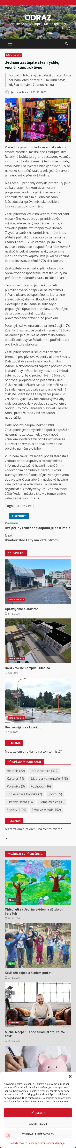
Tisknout (19, 516)
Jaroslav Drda (19, 92)
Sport (55, 794)
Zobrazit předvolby (38, 1134)
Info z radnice (13, 55)
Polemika (16, 786)
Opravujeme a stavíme (38, 581)
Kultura (15, 778)
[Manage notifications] (8, 1135)
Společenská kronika (24, 794)
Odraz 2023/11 (24, 506)
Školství (16, 810)
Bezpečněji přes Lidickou (38, 700)
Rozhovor (40, 786)
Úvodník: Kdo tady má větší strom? (32, 537)
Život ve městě (46, 810)
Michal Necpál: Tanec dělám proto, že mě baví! (38, 1004)
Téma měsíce (52, 802)
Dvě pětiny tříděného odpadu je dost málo (37, 525)
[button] (70, 1076)
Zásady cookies (18, 1143)
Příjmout (38, 1113)
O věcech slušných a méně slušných (38, 1068)
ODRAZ (38, 17)
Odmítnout (38, 1123)
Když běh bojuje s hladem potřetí (38, 945)
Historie (16, 771)
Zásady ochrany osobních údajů (47, 1143)
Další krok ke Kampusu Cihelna (38, 640)
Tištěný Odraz (20, 802)
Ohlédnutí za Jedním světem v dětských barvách (38, 882)
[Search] (66, 43)
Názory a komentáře (49, 778)
